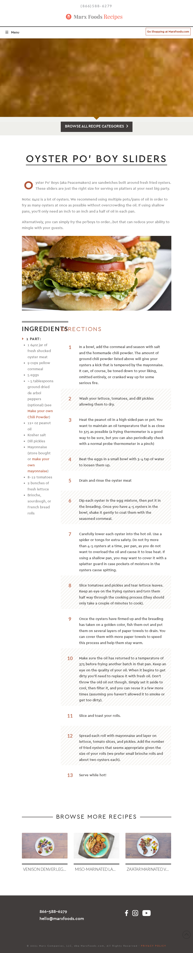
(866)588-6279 (96, 6)
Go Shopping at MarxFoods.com (168, 31)
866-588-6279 (53, 911)
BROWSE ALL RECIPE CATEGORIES (94, 126)
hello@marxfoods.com (62, 918)
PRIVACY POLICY (153, 946)
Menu (15, 32)
